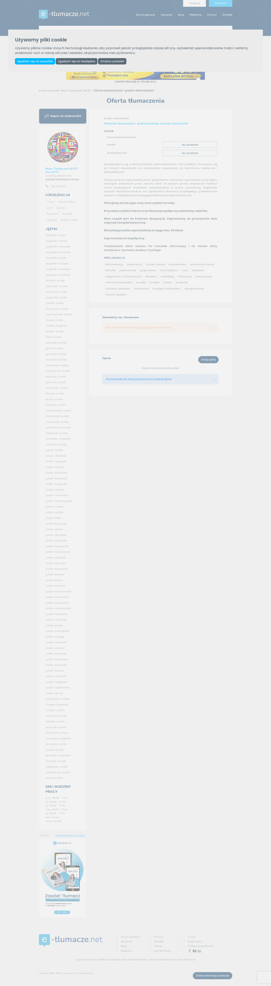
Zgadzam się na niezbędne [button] (76, 61)
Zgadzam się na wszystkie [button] (35, 61)
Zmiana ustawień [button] (112, 61)
